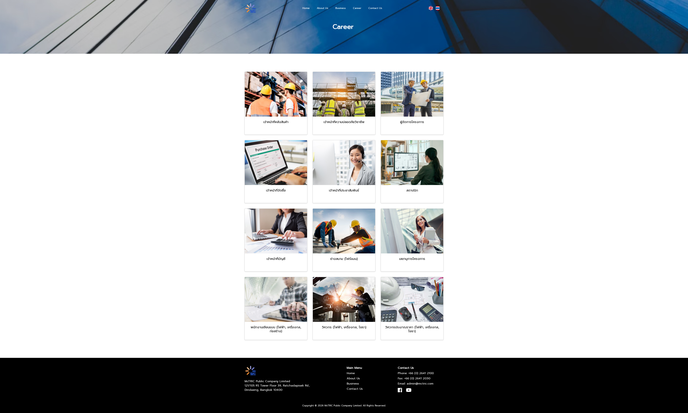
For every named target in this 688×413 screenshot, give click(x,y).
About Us (322, 8)
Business (340, 8)
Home (306, 8)
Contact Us (375, 8)
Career (357, 8)
